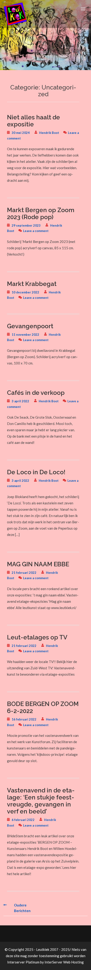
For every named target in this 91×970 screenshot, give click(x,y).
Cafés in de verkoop (36, 392)
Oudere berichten (22, 908)
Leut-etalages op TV (37, 637)
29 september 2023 (26, 225)
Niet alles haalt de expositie (33, 121)
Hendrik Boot (49, 133)
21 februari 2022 (24, 572)
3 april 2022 (20, 401)
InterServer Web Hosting (64, 962)
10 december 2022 (25, 292)
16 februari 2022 (24, 719)
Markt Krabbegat (31, 283)
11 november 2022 (25, 334)
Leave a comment (36, 231)
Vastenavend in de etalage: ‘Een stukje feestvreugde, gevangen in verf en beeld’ (41, 801)
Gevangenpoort (30, 326)
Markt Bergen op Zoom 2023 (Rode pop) (40, 214)
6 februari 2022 (23, 820)
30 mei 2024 (21, 133)
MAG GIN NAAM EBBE (38, 564)
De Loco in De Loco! (36, 472)
